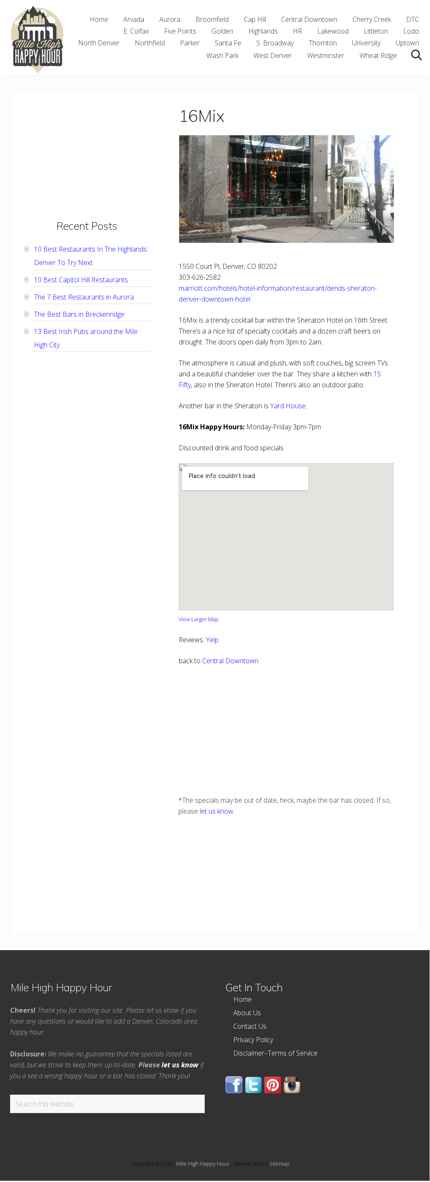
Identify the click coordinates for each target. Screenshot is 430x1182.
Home (242, 999)
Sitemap (279, 1163)
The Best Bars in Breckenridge (79, 314)
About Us (247, 1012)
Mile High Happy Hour (202, 1163)
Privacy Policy (253, 1039)
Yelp (212, 639)
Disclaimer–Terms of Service (275, 1053)
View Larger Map (199, 619)
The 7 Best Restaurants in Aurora (84, 297)
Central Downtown (230, 660)
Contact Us (249, 1026)
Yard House (288, 405)
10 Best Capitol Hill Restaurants (81, 279)
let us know (216, 811)
